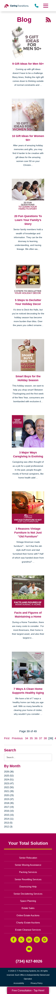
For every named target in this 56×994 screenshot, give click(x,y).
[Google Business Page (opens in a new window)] (45, 940)
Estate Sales (28, 908)
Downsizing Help (28, 886)
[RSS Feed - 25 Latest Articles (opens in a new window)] (48, 19)
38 (45, 738)
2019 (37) (9, 799)
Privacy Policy (36, 983)
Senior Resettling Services (28, 879)
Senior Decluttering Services (28, 893)
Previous (17, 738)
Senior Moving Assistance (28, 865)
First (6, 738)
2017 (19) (9, 807)
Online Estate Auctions (28, 915)
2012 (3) (8, 826)
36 (35, 738)
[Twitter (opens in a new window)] (21, 940)
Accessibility (19, 983)
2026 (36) (9, 771)
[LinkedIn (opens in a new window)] (29, 940)
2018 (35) (9, 803)
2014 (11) (9, 818)
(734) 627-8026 (29, 961)
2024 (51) (9, 779)
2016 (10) (9, 811)
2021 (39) (9, 791)
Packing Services (28, 872)
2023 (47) (9, 783)
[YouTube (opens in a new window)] (29, 949)
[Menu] (45, 6)
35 (31, 738)
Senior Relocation (28, 857)
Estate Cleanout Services (28, 929)
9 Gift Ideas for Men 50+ (28, 63)
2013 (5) (8, 822)
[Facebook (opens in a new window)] (13, 940)
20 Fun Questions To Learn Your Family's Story (28, 220)
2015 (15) (9, 815)
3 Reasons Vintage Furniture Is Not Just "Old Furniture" (28, 532)
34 (26, 738)
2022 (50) (9, 787)
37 (40, 738)
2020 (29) (9, 795)
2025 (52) (9, 775)
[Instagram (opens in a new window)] (37, 940)
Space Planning (28, 901)
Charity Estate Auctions (28, 922)
